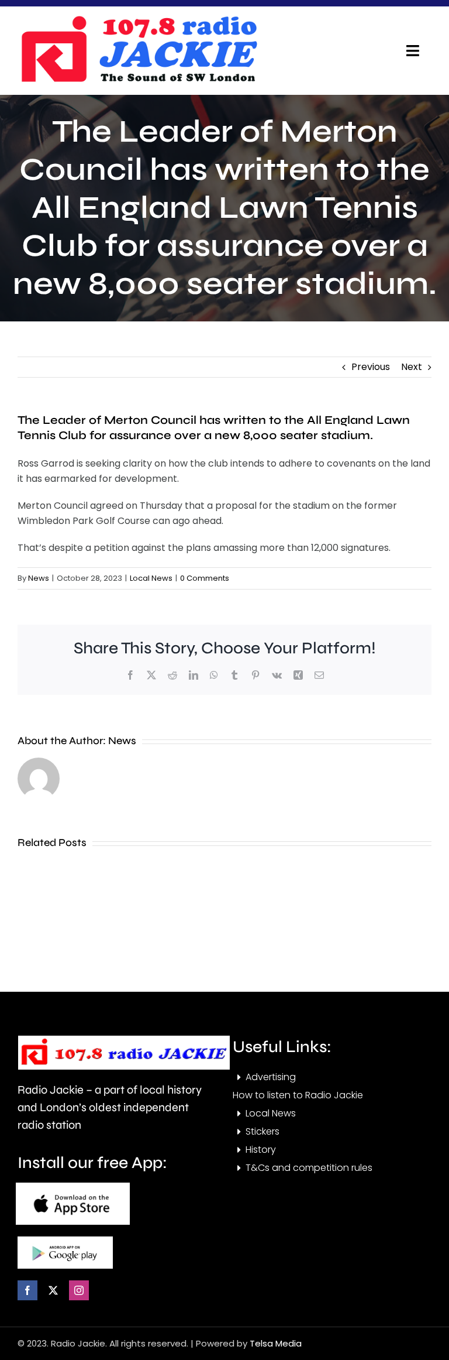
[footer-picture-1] (73, 1187)
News (38, 578)
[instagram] (79, 1290)
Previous (370, 367)
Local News (151, 578)
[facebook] (27, 1290)
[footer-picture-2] (65, 1241)
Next (411, 367)
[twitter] (53, 1290)
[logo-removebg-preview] (124, 1040)
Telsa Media (276, 1343)
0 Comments (204, 578)
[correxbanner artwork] (139, 19)
